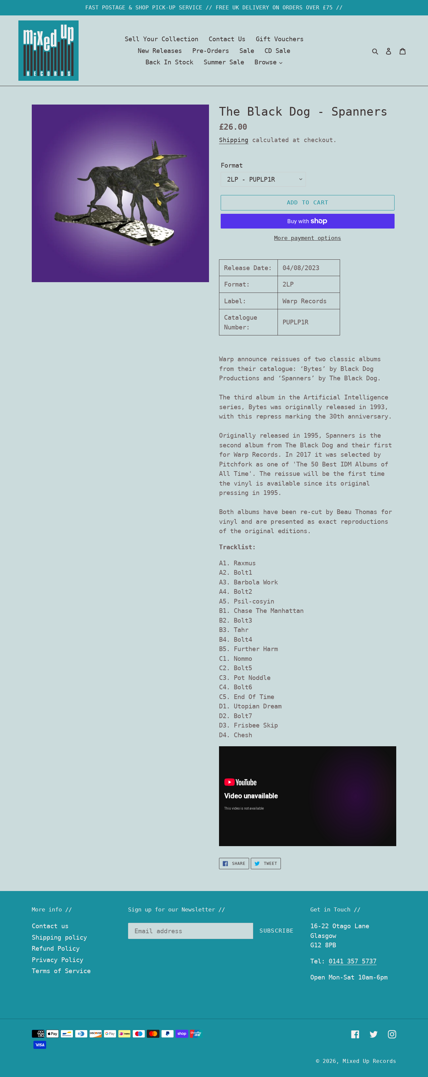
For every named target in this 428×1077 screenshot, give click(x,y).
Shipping (233, 139)
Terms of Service (61, 970)
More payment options (307, 238)
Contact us (50, 926)
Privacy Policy (57, 959)
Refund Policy (56, 948)
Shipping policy (59, 937)
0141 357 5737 (353, 961)
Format (232, 165)
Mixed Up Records (369, 1061)
